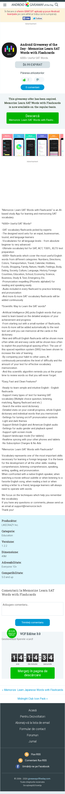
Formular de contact (33, 729)
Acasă (32, 710)
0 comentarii (32, 87)
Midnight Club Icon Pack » (33, 698)
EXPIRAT (32, 64)
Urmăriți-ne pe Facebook (35, 766)
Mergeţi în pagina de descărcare (33, 673)
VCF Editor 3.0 (30, 634)
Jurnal (32, 741)
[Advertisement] (32, 33)
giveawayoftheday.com (39, 778)
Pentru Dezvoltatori (32, 716)
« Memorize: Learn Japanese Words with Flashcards (32, 690)
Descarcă (33, 117)
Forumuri (32, 735)
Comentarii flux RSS (36, 760)
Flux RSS (36, 754)
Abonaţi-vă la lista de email (32, 722)
